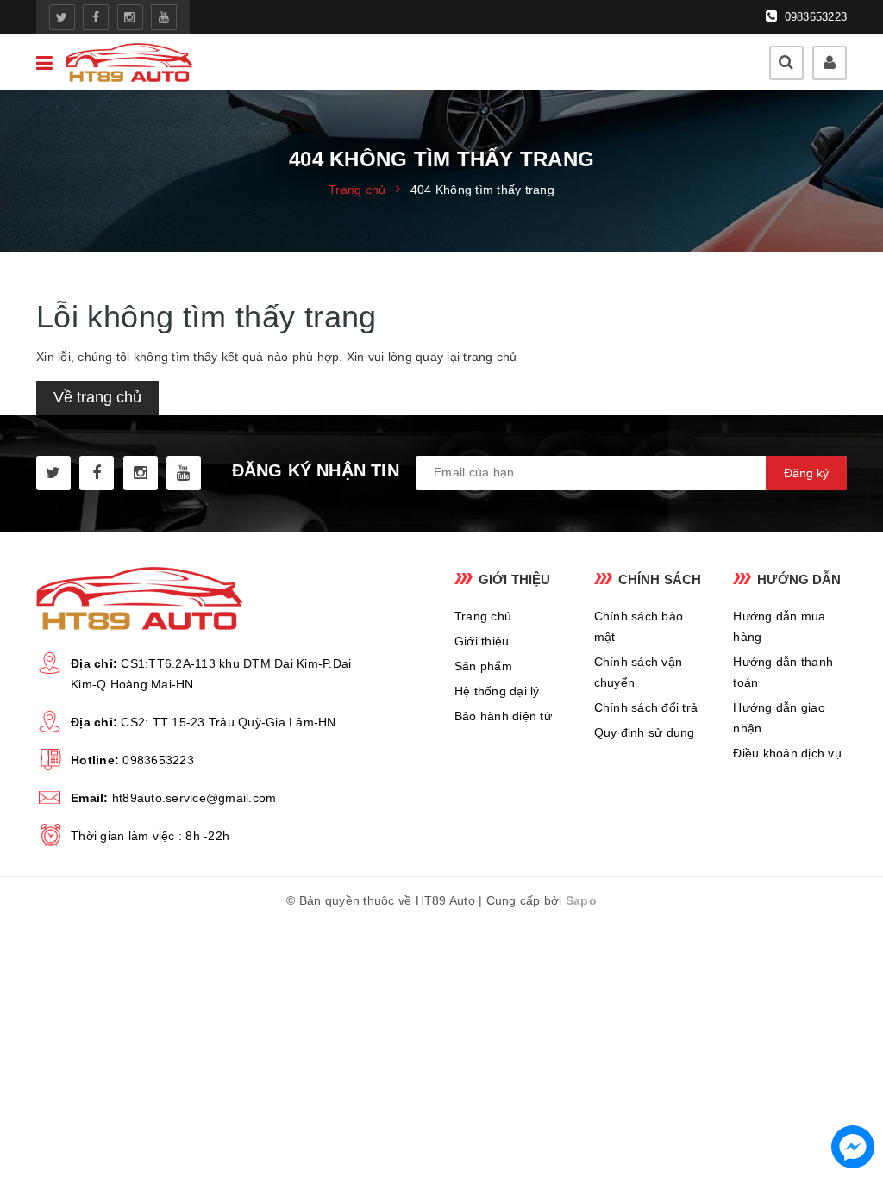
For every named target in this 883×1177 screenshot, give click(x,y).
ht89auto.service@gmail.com (194, 798)
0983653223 (813, 16)
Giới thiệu (482, 641)
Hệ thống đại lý (497, 691)
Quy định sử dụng (644, 732)
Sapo (581, 900)
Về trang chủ (97, 397)
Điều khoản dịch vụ (787, 753)
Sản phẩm (483, 666)
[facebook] (96, 17)
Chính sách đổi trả (646, 707)
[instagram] (130, 17)
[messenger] (852, 1146)
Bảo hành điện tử (503, 716)
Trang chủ (482, 616)
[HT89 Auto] (129, 62)
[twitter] (62, 17)
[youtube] (164, 17)
